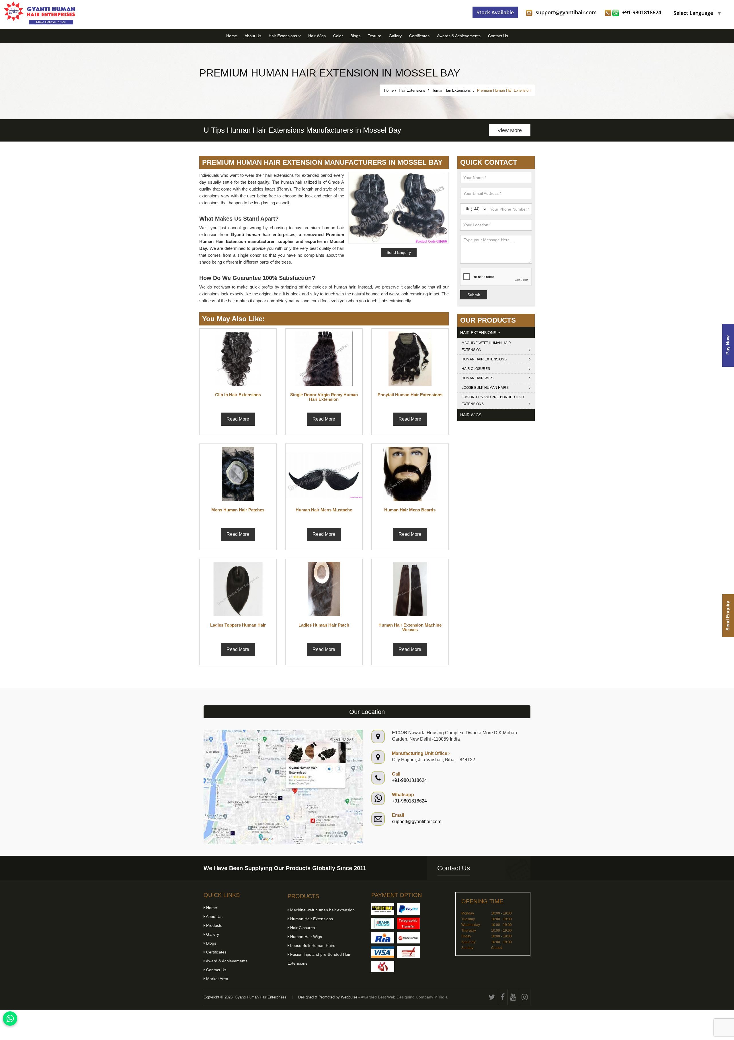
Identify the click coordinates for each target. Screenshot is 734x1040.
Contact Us (498, 36)
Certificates (419, 36)
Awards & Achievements (459, 36)
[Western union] (382, 909)
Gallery (395, 36)
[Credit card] (382, 952)
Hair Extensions (283, 36)
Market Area (216, 978)
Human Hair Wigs (477, 378)
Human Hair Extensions (452, 90)
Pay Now (727, 345)
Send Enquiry (727, 616)
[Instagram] (524, 997)
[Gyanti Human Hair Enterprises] (283, 786)
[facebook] (502, 997)
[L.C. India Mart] (382, 966)
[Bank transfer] (382, 923)
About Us (253, 36)
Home (231, 36)
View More (509, 130)
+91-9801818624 (641, 12)
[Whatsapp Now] (10, 1018)
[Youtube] (513, 997)
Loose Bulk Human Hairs (485, 388)
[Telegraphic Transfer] (408, 923)
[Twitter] (492, 997)
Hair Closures (476, 369)
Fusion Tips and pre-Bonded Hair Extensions (493, 400)
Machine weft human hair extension (486, 346)
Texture (374, 36)
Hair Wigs (317, 36)
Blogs (355, 36)
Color (338, 36)
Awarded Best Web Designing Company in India (404, 997)
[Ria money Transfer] (382, 937)
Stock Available (495, 12)
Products (213, 925)
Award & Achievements (226, 961)
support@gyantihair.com (566, 12)
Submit (473, 295)
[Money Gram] (408, 937)
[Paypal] (408, 909)
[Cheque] (408, 952)
